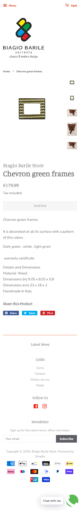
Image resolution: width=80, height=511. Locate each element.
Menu (12, 6)
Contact (40, 374)
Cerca (40, 368)
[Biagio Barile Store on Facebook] (35, 407)
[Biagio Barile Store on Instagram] (44, 407)
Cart (74, 6)
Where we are (40, 379)
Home (6, 71)
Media (40, 385)
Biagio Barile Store (44, 451)
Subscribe (66, 439)
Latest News (40, 344)
